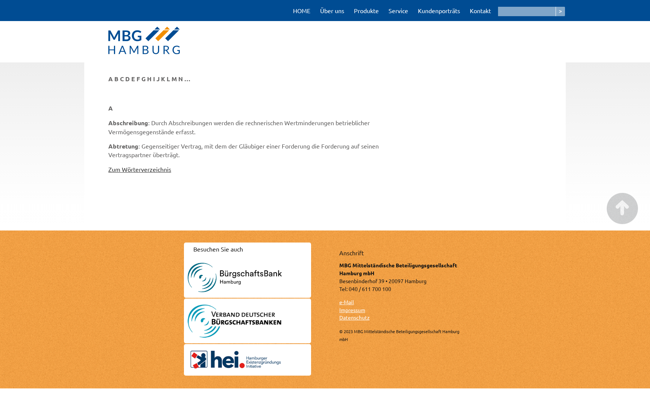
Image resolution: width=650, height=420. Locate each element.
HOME (301, 10)
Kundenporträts (439, 10)
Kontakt (480, 10)
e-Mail (346, 302)
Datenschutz (354, 317)
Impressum (352, 309)
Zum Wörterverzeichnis (139, 169)
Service (398, 10)
